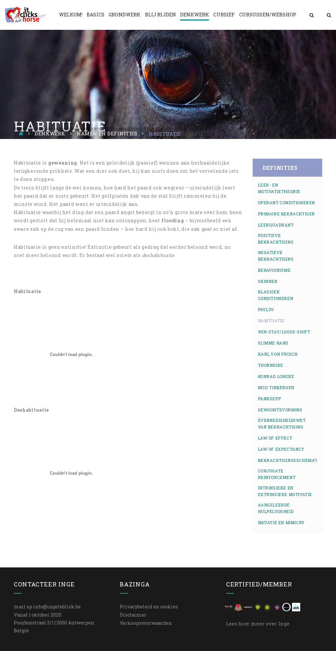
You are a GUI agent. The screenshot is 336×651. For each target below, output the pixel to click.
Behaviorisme (274, 270)
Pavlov (266, 309)
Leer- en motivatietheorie (279, 188)
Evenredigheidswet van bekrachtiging (282, 423)
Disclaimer (133, 615)
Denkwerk (50, 133)
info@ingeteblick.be (57, 606)
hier (244, 624)
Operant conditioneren (286, 202)
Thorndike (270, 365)
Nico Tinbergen (276, 387)
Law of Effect (275, 438)
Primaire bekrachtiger (286, 213)
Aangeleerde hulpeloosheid (276, 508)
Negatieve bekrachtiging (276, 256)
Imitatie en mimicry (281, 522)
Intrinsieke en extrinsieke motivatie (285, 491)
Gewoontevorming (280, 409)
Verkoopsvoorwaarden (146, 623)
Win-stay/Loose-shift (284, 331)
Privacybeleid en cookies (149, 606)
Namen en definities (107, 133)
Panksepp (269, 398)
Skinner (268, 281)
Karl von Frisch (278, 354)
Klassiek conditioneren (275, 295)
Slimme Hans (273, 342)
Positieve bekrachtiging (276, 239)
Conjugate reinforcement (277, 474)
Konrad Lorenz (276, 376)
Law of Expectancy (281, 449)
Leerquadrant (276, 224)
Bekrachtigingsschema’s (288, 460)
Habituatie (271, 320)
